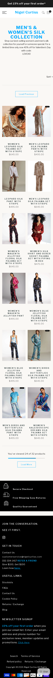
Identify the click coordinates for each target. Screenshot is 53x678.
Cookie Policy (9, 599)
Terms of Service (30, 656)
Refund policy (14, 661)
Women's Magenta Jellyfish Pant (13, 313)
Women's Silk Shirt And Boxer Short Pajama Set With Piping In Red (39, 256)
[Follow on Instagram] (3, 537)
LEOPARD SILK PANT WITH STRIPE (14, 201)
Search (14, 656)
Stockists (7, 582)
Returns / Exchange (13, 604)
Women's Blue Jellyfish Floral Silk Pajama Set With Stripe (39, 316)
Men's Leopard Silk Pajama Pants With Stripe (39, 148)
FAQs (5, 588)
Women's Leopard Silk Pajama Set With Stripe (14, 148)
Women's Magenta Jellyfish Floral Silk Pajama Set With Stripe (13, 257)
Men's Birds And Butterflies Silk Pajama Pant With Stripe (14, 430)
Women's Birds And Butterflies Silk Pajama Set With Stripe (39, 373)
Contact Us (8, 552)
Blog (4, 609)
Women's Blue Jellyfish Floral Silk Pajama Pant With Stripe (13, 373)
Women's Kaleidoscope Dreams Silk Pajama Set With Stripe (39, 430)
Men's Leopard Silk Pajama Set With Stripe (39, 201)
